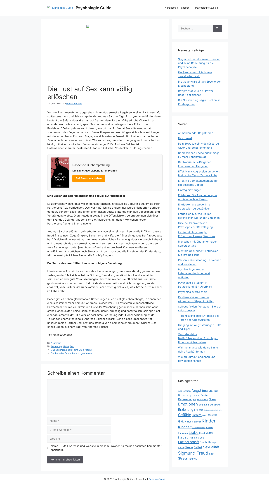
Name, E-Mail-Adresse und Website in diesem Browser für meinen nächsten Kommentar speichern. (106, 448)
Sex (72, 346)
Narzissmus (185, 437)
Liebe (66, 346)
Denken (205, 395)
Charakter (196, 395)
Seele (189, 447)
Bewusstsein (211, 391)
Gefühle (184, 415)
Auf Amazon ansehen (89, 178)
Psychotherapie (209, 442)
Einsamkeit (202, 399)
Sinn (211, 453)
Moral (202, 433)
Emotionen (188, 404)
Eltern (212, 399)
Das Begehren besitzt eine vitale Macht (71, 349)
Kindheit (185, 427)
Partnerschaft (188, 442)
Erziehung (185, 410)
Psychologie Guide (93, 7)
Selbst (198, 447)
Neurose (199, 437)
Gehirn (197, 415)
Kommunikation (198, 428)
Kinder (209, 421)
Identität (197, 422)
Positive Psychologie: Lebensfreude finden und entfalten (194, 273)
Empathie (204, 404)
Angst (196, 390)
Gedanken (208, 410)
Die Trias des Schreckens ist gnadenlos (71, 353)
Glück (182, 421)
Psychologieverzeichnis (192, 291)
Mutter (209, 433)
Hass (190, 421)
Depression (185, 399)
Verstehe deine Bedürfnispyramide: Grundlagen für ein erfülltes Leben (198, 338)
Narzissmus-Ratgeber (177, 7)
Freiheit (198, 409)
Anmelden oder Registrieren (195, 133)
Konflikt (209, 427)
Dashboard (185, 138)
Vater (195, 459)
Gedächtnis (217, 410)
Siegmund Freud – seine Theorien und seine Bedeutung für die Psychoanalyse (199, 63)
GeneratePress (157, 479)
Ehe (194, 399)
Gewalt (212, 415)
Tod (191, 458)
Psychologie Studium (207, 7)
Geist (204, 415)
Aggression (184, 391)
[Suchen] (217, 28)
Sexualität (211, 447)
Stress (183, 458)
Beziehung (56, 346)
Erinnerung (215, 404)
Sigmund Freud (193, 453)
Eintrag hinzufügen (189, 190)
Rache (181, 447)
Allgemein (56, 343)
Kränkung (183, 433)
